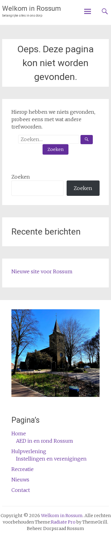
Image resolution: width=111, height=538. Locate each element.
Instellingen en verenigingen (51, 459)
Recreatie (22, 469)
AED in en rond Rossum (44, 441)
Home (18, 433)
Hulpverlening (28, 451)
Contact (20, 490)
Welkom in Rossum (31, 8)
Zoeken (20, 177)
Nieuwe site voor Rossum (41, 271)
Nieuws (20, 480)
